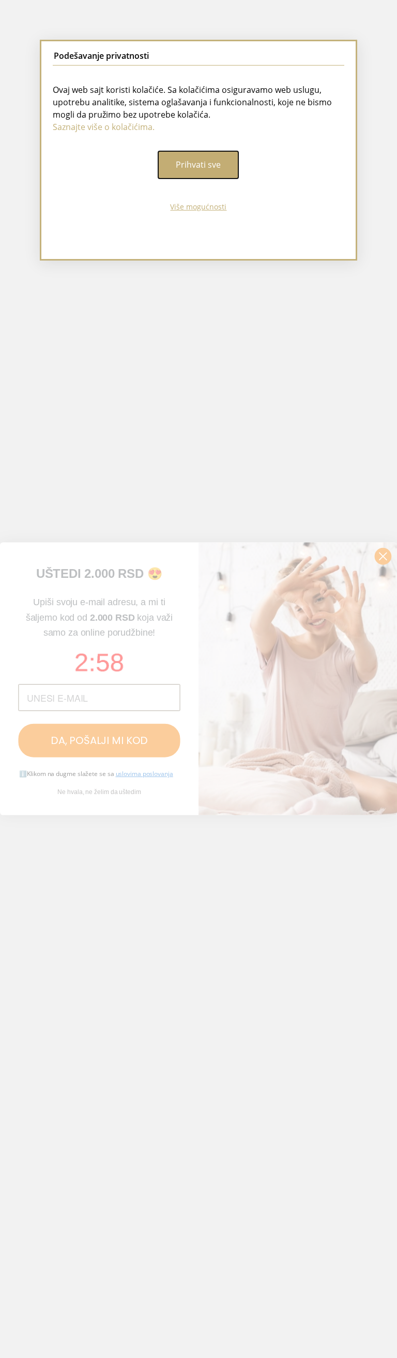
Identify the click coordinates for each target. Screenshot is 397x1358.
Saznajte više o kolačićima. (104, 127)
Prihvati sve (198, 164)
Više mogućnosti (198, 207)
